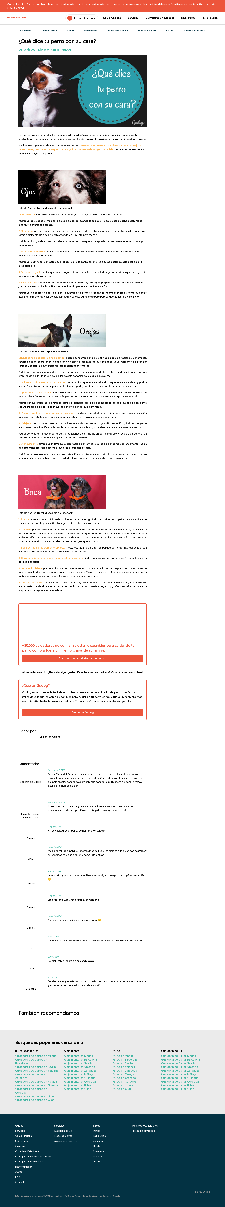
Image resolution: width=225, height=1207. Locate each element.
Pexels (64, 351)
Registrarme (188, 18)
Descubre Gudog (82, 712)
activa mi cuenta (205, 4)
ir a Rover (18, 7)
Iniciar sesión (210, 18)
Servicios (133, 18)
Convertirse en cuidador (160, 18)
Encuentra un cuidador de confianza (82, 658)
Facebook (67, 208)
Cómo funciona (112, 18)
